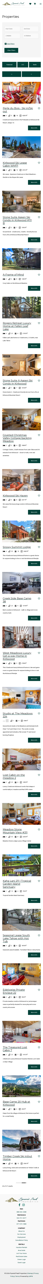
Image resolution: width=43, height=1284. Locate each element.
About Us (21, 1231)
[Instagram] (23, 1205)
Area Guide (21, 1250)
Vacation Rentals (21, 1247)
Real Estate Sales (21, 1256)
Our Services (21, 1234)
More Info (34, 128)
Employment (22, 1237)
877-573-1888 (21, 1224)
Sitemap (30, 1273)
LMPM (31, 1276)
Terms (17, 1276)
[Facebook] (19, 1205)
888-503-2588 (21, 1212)
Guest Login (21, 1262)
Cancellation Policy (21, 1240)
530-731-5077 (21, 1218)
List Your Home (21, 1253)
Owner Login (21, 1259)
